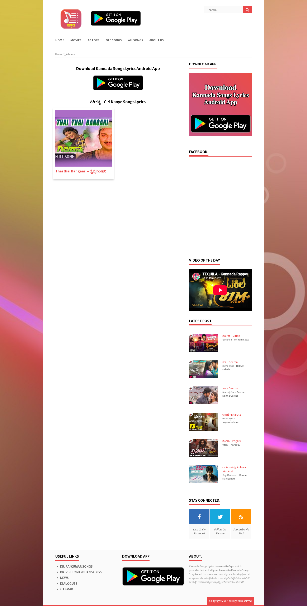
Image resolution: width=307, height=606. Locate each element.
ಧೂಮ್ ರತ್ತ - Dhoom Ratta (235, 339)
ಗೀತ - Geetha (230, 362)
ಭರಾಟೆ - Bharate (231, 414)
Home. (59, 54)
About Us (156, 40)
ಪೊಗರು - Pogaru (231, 441)
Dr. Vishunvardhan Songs (81, 572)
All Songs (135, 40)
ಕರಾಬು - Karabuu (231, 444)
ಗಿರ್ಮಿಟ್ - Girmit (231, 335)
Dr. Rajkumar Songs (76, 566)
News (64, 578)
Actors (93, 40)
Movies (75, 40)
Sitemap (66, 589)
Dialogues (68, 584)
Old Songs (114, 40)
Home (59, 40)
